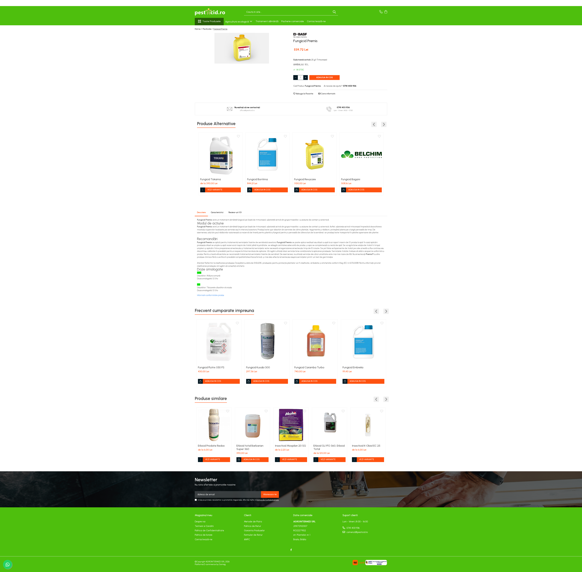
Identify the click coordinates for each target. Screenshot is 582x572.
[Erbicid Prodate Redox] (214, 425)
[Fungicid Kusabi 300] (267, 342)
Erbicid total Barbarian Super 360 (249, 447)
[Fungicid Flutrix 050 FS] (219, 342)
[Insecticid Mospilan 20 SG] (291, 425)
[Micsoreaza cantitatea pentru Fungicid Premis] (295, 77)
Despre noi (200, 521)
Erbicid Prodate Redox (211, 445)
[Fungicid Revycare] (314, 154)
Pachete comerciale (292, 21)
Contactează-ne (316, 21)
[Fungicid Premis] (242, 48)
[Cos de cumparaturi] (385, 12)
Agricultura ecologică (237, 21)
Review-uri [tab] (235, 212)
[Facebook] (291, 550)
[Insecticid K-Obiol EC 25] (368, 425)
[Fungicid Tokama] (220, 154)
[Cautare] (334, 12)
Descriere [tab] (201, 212)
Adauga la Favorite (304, 93)
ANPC (247, 539)
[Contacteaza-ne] (381, 12)
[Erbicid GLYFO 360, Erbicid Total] (329, 425)
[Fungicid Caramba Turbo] (315, 342)
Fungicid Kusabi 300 (258, 367)
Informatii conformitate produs (210, 295)
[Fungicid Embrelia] (363, 342)
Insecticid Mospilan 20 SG (290, 445)
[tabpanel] (242, 48)
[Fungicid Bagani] (361, 154)
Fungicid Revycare (305, 179)
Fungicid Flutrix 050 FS (211, 367)
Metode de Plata (253, 521)
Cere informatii (327, 93)
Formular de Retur (253, 535)
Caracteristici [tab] (217, 212)
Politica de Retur (252, 526)
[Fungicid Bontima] (267, 154)
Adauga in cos (324, 77)
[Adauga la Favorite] (238, 136)
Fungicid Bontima (257, 179)
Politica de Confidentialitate (267, 500)
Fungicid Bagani (350, 179)
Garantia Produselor (254, 530)
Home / (198, 29)
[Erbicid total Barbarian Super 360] (252, 425)
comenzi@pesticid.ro (357, 532)
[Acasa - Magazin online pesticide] (210, 12)
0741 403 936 (353, 528)
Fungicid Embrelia (353, 367)
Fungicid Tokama (210, 179)
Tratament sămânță (267, 21)
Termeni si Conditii (204, 526)
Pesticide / (208, 29)
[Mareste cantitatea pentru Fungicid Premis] (305, 77)
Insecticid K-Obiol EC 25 (366, 445)
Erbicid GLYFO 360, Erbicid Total (329, 447)
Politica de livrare (203, 535)
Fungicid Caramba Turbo (309, 367)
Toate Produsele (211, 21)
